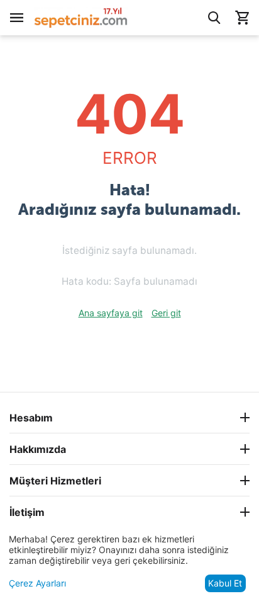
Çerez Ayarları (37, 583)
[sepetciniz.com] (81, 16)
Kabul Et (225, 583)
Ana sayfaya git (111, 312)
